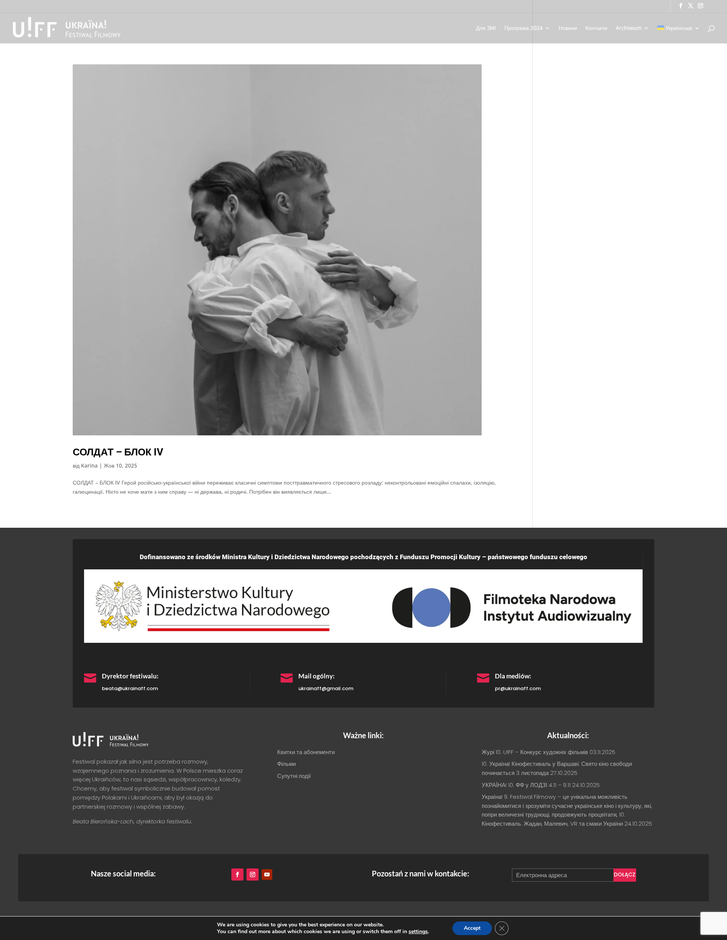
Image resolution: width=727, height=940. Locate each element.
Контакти (596, 28)
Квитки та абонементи (306, 752)
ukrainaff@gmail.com (325, 688)
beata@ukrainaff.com (130, 688)
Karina (89, 465)
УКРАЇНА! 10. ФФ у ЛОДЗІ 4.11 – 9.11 (526, 785)
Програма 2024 (523, 28)
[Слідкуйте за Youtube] (267, 874)
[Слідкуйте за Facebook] (237, 874)
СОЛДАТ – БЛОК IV (118, 452)
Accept (472, 928)
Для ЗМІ (486, 28)
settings (418, 931)
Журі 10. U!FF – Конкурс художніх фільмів (535, 752)
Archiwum (628, 28)
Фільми (286, 764)
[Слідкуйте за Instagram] (252, 874)
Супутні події (294, 776)
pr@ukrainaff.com (518, 688)
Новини (568, 28)
